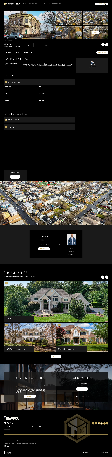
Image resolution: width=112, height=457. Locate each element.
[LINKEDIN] (99, 423)
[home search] (104, 4)
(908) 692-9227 (99, 3)
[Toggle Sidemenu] (107, 4)
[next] (106, 277)
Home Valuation (47, 3)
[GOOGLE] (104, 423)
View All (95, 32)
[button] (102, 52)
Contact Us (61, 3)
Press (36, 3)
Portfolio (24, 3)
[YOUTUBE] (101, 423)
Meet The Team (55, 3)
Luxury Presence (85, 452)
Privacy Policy (20, 392)
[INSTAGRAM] (96, 423)
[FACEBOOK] (93, 423)
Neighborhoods (30, 3)
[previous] (102, 277)
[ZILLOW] (107, 423)
